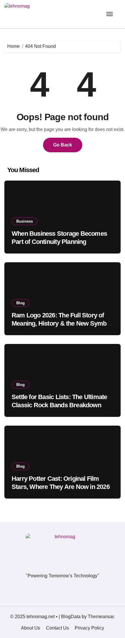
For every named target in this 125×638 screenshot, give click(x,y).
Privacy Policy (89, 627)
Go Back (62, 144)
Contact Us (57, 627)
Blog (20, 303)
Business (24, 221)
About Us (30, 627)
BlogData (71, 616)
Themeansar (101, 616)
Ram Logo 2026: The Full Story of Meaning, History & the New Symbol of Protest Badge (62, 323)
